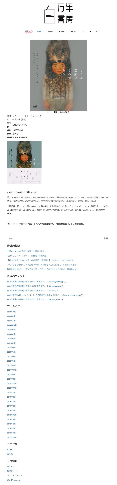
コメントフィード (14, 475)
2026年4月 (11, 312)
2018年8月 (11, 419)
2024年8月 (11, 330)
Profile (61, 32)
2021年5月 (11, 379)
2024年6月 (11, 334)
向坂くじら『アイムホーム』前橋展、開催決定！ (27, 256)
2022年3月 (11, 366)
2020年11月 (12, 388)
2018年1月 (11, 433)
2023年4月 (11, 352)
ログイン (11, 466)
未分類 (10, 454)
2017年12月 (12, 437)
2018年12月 (12, 415)
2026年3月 (11, 316)
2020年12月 (12, 383)
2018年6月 (11, 424)
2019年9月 (11, 397)
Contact (73, 32)
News (39, 32)
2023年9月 (11, 343)
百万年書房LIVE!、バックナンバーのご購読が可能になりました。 (34, 295)
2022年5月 (11, 357)
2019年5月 (11, 401)
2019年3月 (11, 406)
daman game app (56, 281)
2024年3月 (11, 339)
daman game (54, 286)
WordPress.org (13, 480)
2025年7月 (11, 321)
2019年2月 (11, 410)
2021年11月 (12, 370)
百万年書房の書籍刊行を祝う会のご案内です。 (26, 281)
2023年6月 (11, 348)
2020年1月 (11, 392)
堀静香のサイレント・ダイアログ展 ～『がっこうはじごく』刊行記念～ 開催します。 (42, 269)
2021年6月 (11, 375)
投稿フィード (12, 471)
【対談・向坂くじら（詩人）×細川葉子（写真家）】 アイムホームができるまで (40, 260)
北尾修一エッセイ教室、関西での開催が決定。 (26, 251)
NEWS (9, 450)
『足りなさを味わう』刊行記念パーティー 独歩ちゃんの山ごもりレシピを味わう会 (41, 265)
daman (52, 290)
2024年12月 (12, 325)
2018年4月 (11, 428)
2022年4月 (11, 361)
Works (50, 32)
